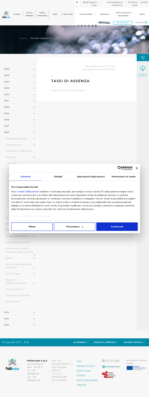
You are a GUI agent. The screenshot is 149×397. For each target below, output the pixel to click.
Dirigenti (11, 163)
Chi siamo (16, 14)
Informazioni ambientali (18, 295)
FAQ (79, 361)
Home (23, 38)
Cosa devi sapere (86, 14)
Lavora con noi (133, 342)
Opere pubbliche (14, 289)
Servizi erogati (13, 273)
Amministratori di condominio (114, 3)
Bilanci (9, 258)
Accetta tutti (117, 226)
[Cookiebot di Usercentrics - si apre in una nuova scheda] (119, 168)
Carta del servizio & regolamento (123, 14)
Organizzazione (13, 144)
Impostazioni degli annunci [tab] (91, 176)
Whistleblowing (87, 380)
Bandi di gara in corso (90, 3)
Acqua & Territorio (29, 14)
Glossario (79, 342)
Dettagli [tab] (58, 176)
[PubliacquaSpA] (96, 26)
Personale (71, 38)
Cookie (81, 375)
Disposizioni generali (16, 138)
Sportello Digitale (122, 22)
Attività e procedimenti (17, 236)
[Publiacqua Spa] (85, 26)
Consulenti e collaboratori (19, 151)
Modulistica (104, 14)
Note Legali (84, 371)
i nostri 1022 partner (28, 191)
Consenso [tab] (25, 176)
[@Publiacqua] (78, 26)
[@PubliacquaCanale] (92, 26)
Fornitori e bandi (132, 3)
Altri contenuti (13, 301)
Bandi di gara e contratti (18, 242)
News (55, 14)
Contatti (144, 2)
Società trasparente (42, 14)
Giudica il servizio (105, 342)
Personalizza (72, 226)
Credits (81, 385)
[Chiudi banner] (137, 168)
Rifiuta (32, 226)
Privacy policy (86, 366)
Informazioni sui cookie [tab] (124, 176)
